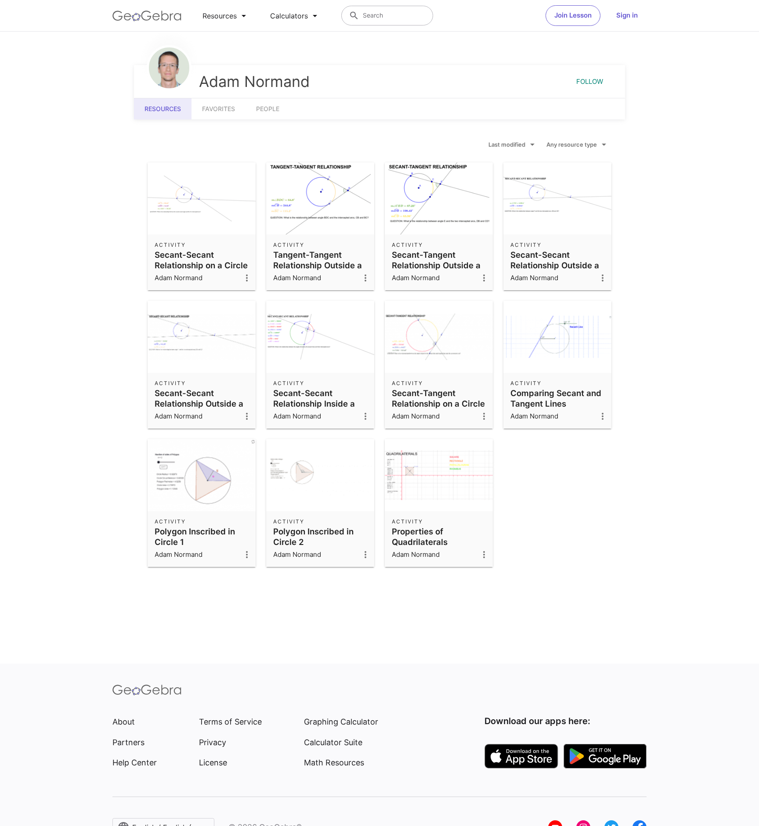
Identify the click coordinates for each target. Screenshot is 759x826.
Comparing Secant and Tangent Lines (555, 398)
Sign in (627, 15)
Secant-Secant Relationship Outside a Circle (554, 265)
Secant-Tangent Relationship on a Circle (438, 398)
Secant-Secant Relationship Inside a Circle (314, 403)
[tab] (225, 16)
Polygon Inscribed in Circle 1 (195, 537)
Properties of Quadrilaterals (420, 537)
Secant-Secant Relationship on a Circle (201, 260)
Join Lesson (573, 15)
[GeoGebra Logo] (146, 16)
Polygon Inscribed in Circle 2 (313, 537)
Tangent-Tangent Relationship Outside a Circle (317, 265)
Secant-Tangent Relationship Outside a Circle (436, 265)
